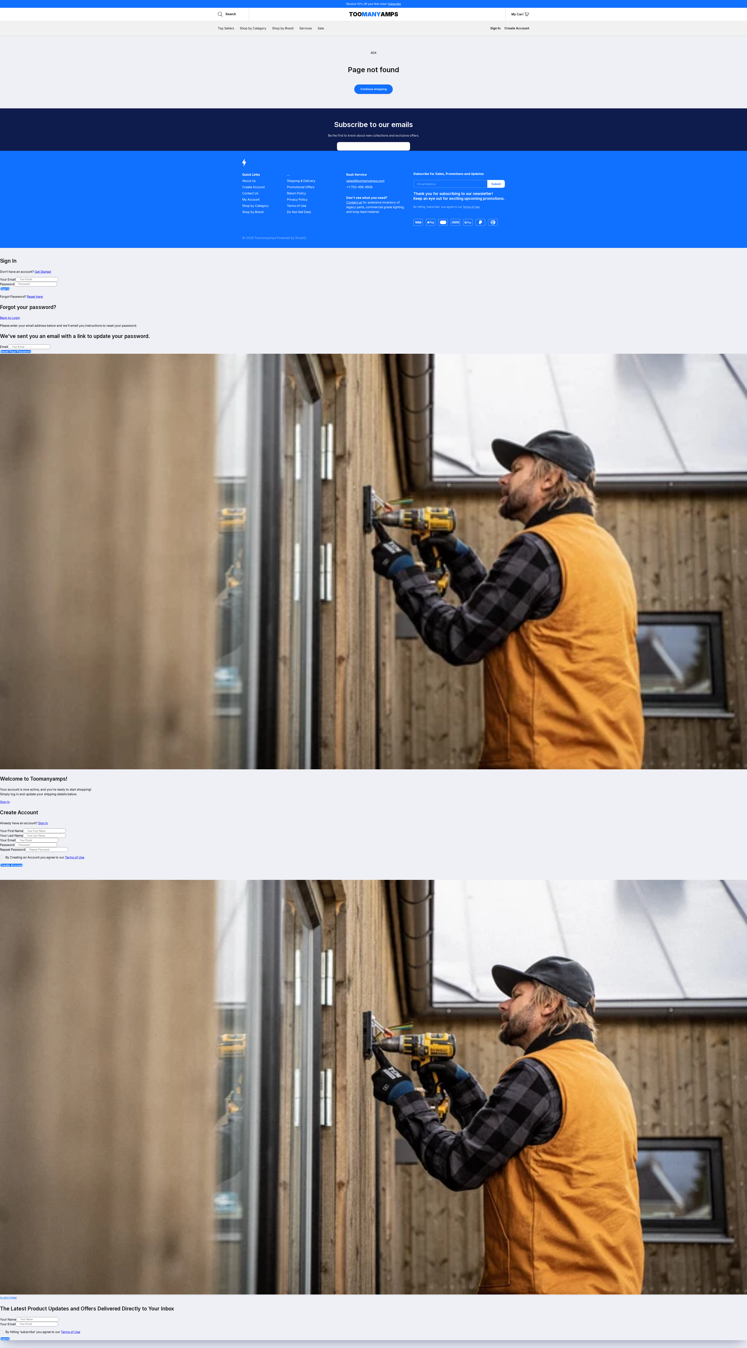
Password (7, 284)
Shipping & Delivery (301, 181)
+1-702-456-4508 (359, 187)
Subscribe (394, 3)
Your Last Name (11, 835)
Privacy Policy (297, 199)
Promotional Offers (300, 187)
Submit (496, 184)
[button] (526, 14)
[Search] (220, 14)
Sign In (495, 28)
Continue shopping (373, 89)
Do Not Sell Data (299, 212)
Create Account (516, 28)
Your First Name (11, 831)
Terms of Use (296, 206)
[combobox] (244, 14)
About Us (249, 181)
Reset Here (35, 296)
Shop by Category (255, 206)
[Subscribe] (405, 146)
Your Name (8, 1319)
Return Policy (296, 193)
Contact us (354, 202)
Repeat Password (12, 849)
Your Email (8, 279)
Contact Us (250, 193)
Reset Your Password (16, 351)
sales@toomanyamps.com (365, 181)
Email (4, 347)
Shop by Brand (253, 212)
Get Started (43, 272)
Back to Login (10, 318)
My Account (251, 199)
